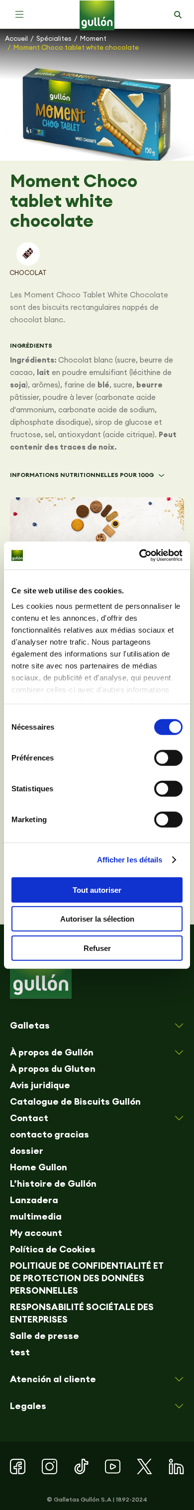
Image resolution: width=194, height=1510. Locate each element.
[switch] (168, 757)
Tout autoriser (97, 889)
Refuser (97, 948)
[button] (19, 14)
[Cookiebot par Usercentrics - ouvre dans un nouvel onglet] (140, 555)
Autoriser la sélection (97, 919)
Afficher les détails (130, 859)
